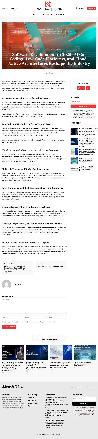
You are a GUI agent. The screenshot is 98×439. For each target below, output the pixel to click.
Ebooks (47, 408)
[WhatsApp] (79, 88)
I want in (82, 106)
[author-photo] (3, 373)
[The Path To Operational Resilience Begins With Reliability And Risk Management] (74, 168)
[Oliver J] (6, 284)
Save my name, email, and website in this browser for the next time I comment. (30, 322)
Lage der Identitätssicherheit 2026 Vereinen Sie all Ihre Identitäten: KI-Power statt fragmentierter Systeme (87, 152)
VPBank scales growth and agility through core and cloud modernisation (86, 160)
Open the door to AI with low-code (50, 266)
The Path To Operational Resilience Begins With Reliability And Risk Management (86, 169)
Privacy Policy (91, 117)
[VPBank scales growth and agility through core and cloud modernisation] (74, 160)
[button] (14, 8)
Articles (41, 49)
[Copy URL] (88, 88)
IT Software (55, 49)
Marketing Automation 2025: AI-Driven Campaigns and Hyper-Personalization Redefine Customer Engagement (17, 269)
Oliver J (50, 73)
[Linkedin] (83, 88)
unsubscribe (83, 116)
